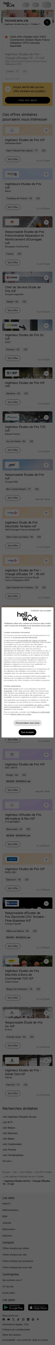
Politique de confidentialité (40, 712)
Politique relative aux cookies (20, 714)
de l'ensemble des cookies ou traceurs (32, 640)
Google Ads (8, 691)
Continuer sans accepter (41, 611)
